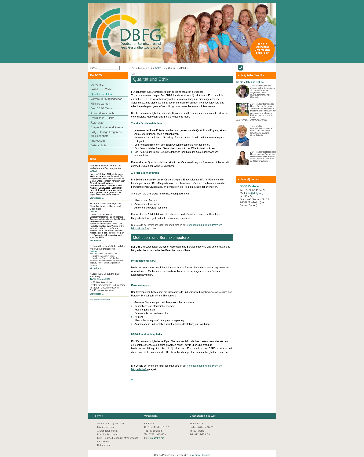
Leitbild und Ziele (101, 89)
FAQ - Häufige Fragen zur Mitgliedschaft (106, 133)
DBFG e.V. (160, 68)
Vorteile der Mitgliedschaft (106, 98)
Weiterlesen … (97, 198)
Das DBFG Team (101, 108)
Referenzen (98, 122)
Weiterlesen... (96, 240)
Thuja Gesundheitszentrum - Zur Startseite (118, 17)
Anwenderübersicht (240, 68)
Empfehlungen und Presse (107, 127)
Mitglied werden (100, 103)
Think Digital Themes (199, 455)
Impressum (98, 140)
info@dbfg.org (254, 193)
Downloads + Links (102, 117)
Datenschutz (98, 145)
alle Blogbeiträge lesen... (101, 299)
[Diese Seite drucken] (133, 75)
